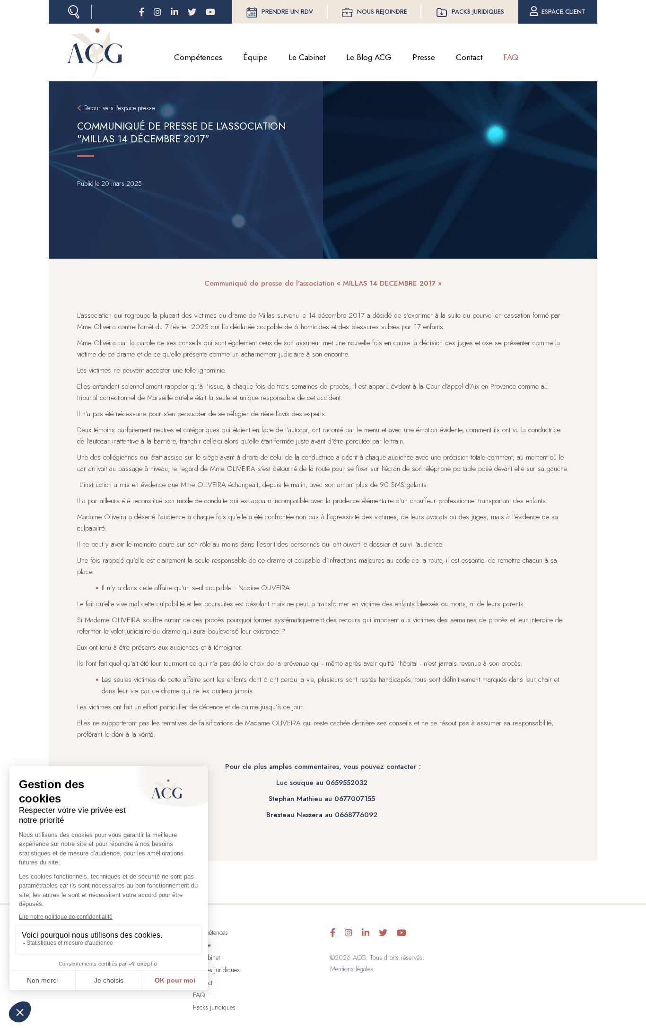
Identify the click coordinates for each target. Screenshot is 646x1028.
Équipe (255, 57)
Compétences (198, 57)
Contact (469, 57)
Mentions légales (351, 969)
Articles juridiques (216, 970)
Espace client (563, 11)
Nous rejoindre (382, 11)
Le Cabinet (306, 57)
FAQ (510, 57)
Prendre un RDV (287, 11)
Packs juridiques (478, 11)
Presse (423, 57)
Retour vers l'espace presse (119, 108)
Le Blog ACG (369, 57)
